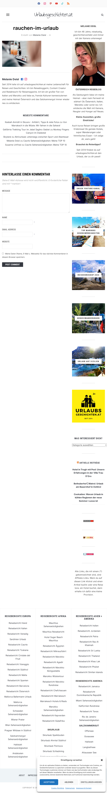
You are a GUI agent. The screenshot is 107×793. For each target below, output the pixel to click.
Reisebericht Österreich (17, 691)
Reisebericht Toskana (17, 650)
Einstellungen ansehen (91, 782)
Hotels (99, 129)
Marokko (79, 104)
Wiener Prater (18, 719)
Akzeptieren (49, 782)
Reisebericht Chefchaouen (53, 690)
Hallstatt (89, 741)
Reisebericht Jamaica (89, 686)
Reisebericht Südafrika (53, 721)
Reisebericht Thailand (89, 656)
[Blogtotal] (88, 538)
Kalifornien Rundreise (89, 706)
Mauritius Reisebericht (53, 631)
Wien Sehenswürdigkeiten (18, 725)
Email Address (9, 229)
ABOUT (22, 775)
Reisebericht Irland (18, 623)
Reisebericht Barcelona (18, 686)
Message (6, 191)
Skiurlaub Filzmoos (53, 746)
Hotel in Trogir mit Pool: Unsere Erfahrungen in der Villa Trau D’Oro (88, 472)
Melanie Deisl (39, 35)
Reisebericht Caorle (18, 644)
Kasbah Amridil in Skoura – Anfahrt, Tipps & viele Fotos (32, 122)
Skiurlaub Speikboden (53, 735)
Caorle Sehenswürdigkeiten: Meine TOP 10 (44, 140)
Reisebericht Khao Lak (89, 661)
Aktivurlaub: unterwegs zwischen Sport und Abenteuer (42, 137)
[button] (101, 760)
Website (6, 241)
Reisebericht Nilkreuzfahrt (53, 651)
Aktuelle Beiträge (89, 463)
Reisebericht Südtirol (18, 669)
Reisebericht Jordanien (89, 631)
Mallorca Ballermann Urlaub (17, 696)
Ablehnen (69, 782)
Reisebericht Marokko (53, 656)
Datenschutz (70, 788)
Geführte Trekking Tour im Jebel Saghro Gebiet (26, 129)
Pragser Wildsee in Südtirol (18, 730)
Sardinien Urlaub (18, 639)
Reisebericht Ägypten (53, 646)
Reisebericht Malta (18, 675)
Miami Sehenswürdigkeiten (89, 700)
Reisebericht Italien (17, 628)
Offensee (89, 731)
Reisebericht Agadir (53, 662)
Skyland (7, 137)
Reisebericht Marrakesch (53, 696)
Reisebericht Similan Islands (89, 672)
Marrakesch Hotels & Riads (53, 701)
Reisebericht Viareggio (18, 664)
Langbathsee (89, 747)
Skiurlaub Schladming (53, 751)
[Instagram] (26, 79)
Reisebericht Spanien (18, 680)
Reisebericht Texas (89, 711)
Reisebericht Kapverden (53, 715)
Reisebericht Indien (89, 625)
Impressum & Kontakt (83, 788)
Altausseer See (89, 752)
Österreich (90, 101)
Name (4, 217)
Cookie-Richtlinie (57, 788)
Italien (100, 101)
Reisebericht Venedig (17, 633)
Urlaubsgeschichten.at (53, 14)
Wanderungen (89, 132)
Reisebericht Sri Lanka (89, 650)
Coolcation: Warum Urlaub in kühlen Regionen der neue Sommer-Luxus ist (88, 497)
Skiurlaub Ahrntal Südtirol (53, 740)
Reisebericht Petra (89, 636)
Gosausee (89, 736)
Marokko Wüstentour (53, 676)
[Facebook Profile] (22, 79)
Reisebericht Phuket (89, 666)
